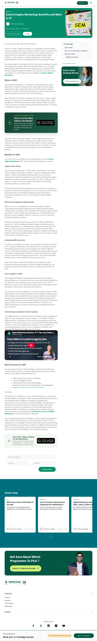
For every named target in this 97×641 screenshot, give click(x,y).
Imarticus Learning (17, 24)
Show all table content (69, 63)
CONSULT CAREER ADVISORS (23, 568)
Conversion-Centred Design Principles (31, 387)
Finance (7, 597)
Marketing (8, 606)
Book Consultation (72, 81)
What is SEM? (69, 47)
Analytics (8, 600)
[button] (51, 537)
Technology (9, 603)
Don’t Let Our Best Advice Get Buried (76, 51)
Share (28, 34)
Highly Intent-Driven (72, 57)
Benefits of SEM (70, 54)
